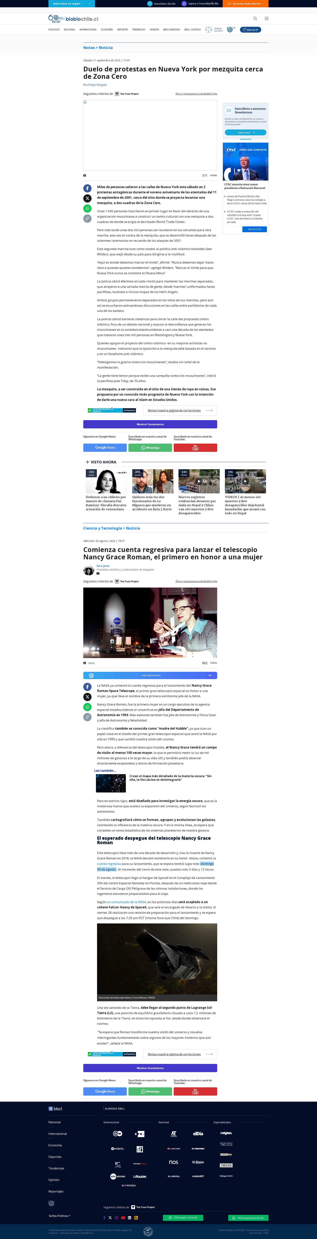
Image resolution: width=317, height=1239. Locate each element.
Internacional (88, 29)
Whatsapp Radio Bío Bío (250, 1218)
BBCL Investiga (171, 29)
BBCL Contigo (193, 29)
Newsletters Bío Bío (165, 3)
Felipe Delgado (97, 85)
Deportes (122, 29)
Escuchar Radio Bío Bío (247, 3)
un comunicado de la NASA (126, 902)
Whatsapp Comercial (185, 1217)
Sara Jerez (103, 566)
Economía (107, 29)
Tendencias (138, 29)
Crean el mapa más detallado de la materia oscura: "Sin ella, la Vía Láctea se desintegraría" (171, 778)
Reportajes (55, 1191)
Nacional (69, 29)
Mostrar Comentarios (150, 424)
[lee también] (112, 783)
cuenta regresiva (109, 864)
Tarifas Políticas (58, 1215)
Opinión (154, 29)
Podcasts (54, 29)
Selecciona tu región (66, 3)
